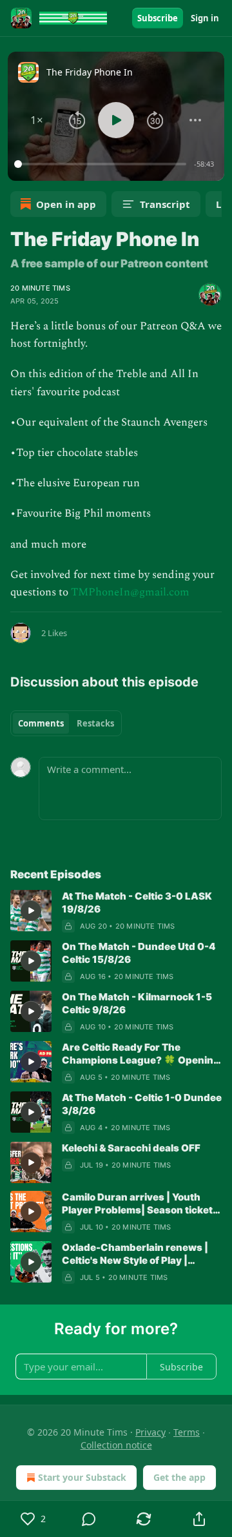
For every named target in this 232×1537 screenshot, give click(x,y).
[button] (37, 120)
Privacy (150, 1432)
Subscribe (157, 18)
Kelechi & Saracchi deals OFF (131, 1148)
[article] (116, 911)
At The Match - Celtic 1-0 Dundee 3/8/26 (142, 1104)
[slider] (102, 164)
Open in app (66, 204)
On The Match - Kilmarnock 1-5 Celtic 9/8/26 (137, 1003)
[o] (31, 910)
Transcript (165, 204)
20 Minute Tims (40, 288)
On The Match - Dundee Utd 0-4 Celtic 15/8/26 (139, 952)
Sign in (205, 18)
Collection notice (116, 1445)
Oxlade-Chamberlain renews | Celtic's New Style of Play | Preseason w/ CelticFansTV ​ (135, 1254)
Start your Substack (82, 1477)
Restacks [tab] (95, 723)
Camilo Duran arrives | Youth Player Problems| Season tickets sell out (140, 1204)
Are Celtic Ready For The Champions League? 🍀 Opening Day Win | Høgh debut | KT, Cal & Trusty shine (141, 1054)
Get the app (179, 1477)
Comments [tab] (41, 723)
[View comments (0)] (89, 1519)
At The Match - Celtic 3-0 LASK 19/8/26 (137, 902)
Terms (186, 1432)
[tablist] (66, 723)
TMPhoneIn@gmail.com (130, 592)
